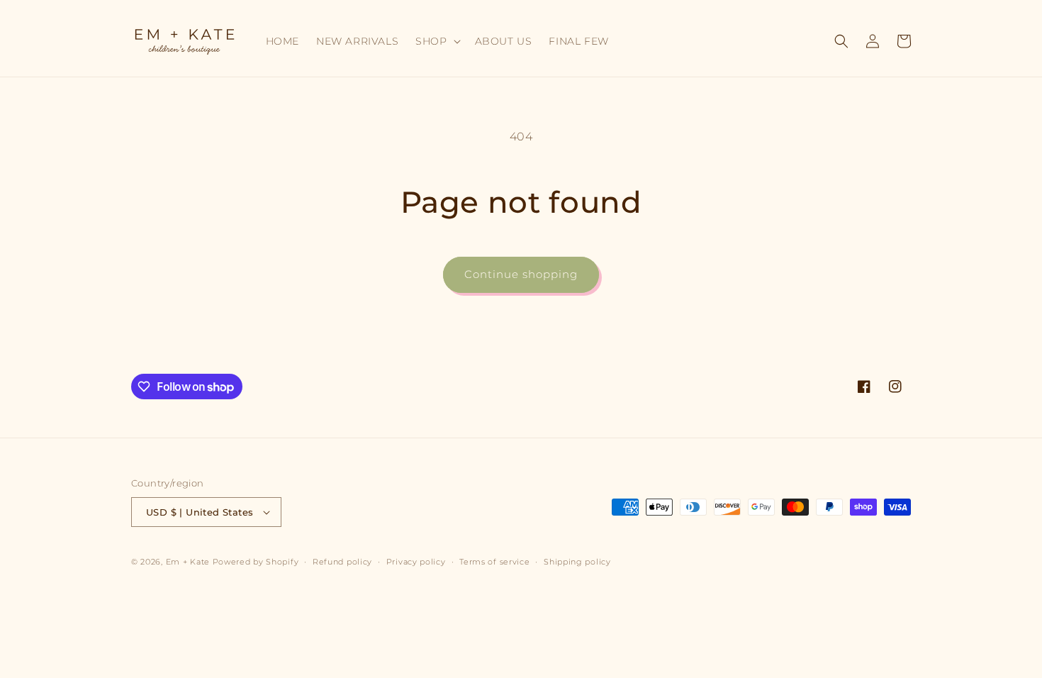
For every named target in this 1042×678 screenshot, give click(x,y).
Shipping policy (577, 562)
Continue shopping (521, 274)
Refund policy (342, 562)
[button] (436, 41)
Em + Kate (188, 562)
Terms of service (494, 562)
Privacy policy (416, 562)
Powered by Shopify (256, 562)
